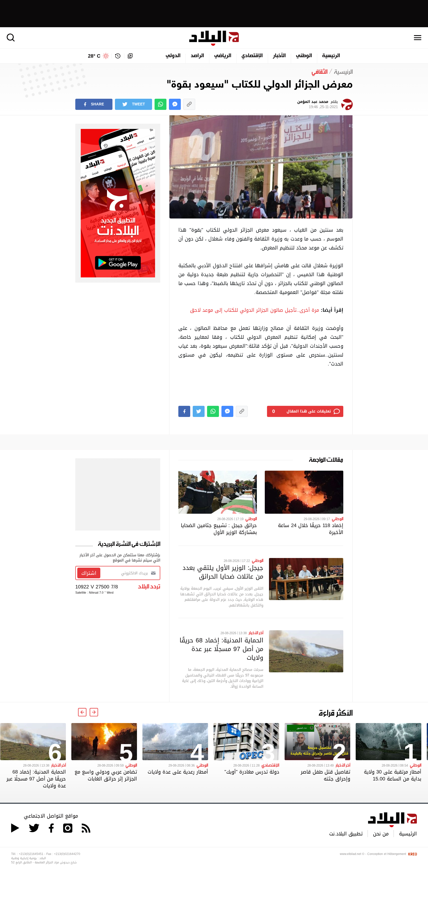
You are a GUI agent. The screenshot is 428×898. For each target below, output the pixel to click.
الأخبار (279, 56)
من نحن (381, 833)
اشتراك (88, 573)
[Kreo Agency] (412, 854)
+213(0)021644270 (67, 854)
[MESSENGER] (175, 104)
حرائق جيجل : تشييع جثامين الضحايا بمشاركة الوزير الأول (219, 529)
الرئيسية (331, 56)
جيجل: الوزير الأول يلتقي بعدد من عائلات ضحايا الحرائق (223, 572)
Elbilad (214, 38)
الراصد (197, 56)
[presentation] (94, 712)
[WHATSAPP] (160, 104)
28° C (94, 56)
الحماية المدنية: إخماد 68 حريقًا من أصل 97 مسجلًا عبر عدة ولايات (221, 648)
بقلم (317, 104)
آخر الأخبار (256, 632)
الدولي (173, 56)
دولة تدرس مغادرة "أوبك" (251, 771)
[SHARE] (184, 411)
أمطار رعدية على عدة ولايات (178, 771)
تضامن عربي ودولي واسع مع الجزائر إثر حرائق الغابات (106, 775)
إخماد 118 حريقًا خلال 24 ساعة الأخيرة (310, 529)
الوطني (304, 56)
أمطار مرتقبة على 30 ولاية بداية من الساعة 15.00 (392, 775)
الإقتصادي (252, 56)
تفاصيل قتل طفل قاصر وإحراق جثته (325, 775)
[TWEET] (199, 411)
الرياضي (222, 56)
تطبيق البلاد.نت (346, 833)
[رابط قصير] (189, 104)
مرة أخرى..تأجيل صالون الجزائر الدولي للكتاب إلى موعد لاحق (254, 310)
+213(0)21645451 (31, 854)
